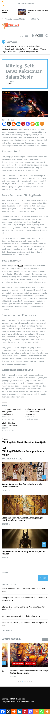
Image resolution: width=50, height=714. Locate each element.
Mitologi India (22, 663)
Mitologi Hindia (10, 663)
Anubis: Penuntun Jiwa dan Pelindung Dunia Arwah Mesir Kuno (22, 485)
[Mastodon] (28, 124)
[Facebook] (4, 124)
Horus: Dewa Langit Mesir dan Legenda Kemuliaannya (11, 411)
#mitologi (6, 46)
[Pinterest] (23, 124)
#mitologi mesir (17, 46)
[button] (43, 639)
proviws (9, 83)
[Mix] (32, 124)
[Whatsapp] (37, 124)
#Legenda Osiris (32, 52)
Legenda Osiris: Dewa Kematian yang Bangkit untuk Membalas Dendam (22, 519)
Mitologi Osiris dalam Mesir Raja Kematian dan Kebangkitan (35, 411)
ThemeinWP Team (27, 702)
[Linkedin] (18, 124)
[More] (42, 124)
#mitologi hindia (8, 49)
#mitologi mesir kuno (32, 46)
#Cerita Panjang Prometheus (27, 49)
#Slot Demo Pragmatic (16, 52)
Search (5, 573)
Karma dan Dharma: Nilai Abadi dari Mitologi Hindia (21, 616)
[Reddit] (14, 124)
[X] (9, 124)
